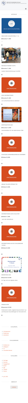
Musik (4, 365)
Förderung (6, 333)
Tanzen (5, 371)
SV (4, 348)
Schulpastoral (6, 331)
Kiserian (5, 362)
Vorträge (5, 360)
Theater (5, 369)
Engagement (6, 364)
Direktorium (6, 345)
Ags (4, 367)
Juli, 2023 (5, 376)
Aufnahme (6, 335)
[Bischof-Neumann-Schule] (14, 3)
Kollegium (5, 347)
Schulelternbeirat (7, 350)
